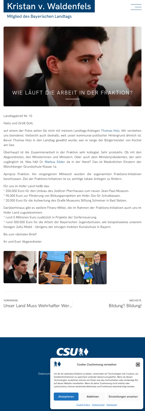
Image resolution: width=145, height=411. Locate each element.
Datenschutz (98, 404)
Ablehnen (93, 396)
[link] (110, 130)
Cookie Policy (83, 404)
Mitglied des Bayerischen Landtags (39, 16)
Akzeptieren (66, 396)
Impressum (111, 404)
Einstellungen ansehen (123, 396)
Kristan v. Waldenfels (49, 6)
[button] (138, 364)
